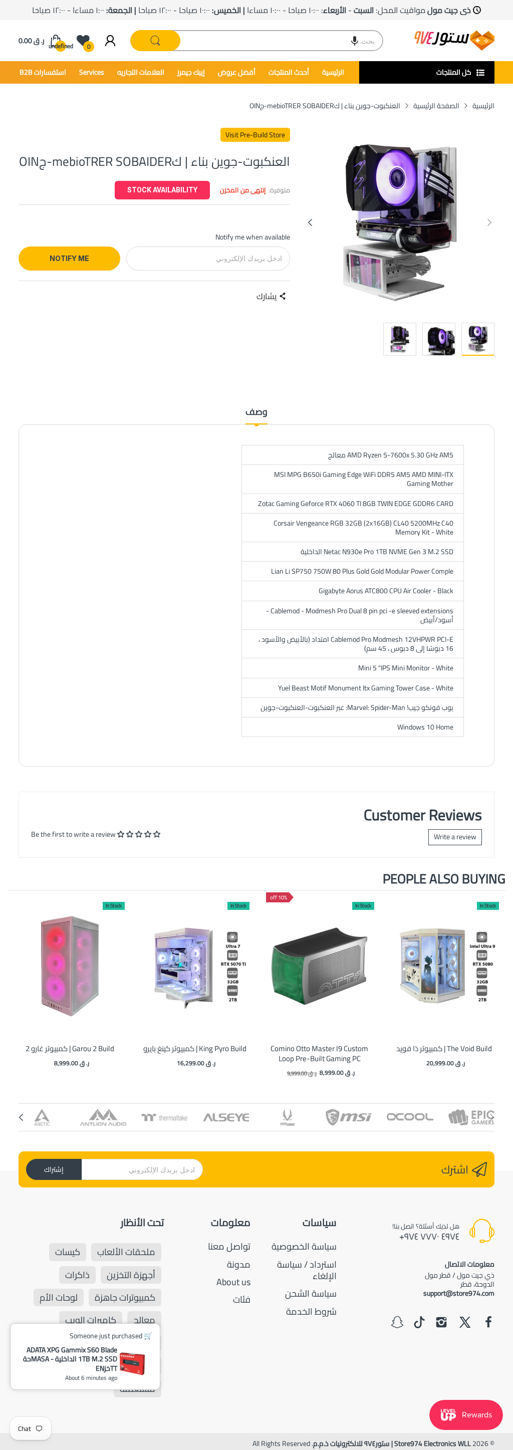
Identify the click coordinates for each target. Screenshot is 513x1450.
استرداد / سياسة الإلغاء (307, 1270)
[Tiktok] (419, 1323)
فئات (241, 1299)
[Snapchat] (397, 1323)
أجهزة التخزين (131, 1275)
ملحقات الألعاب (126, 1252)
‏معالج (144, 1320)
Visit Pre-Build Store (255, 134)
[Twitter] (464, 1323)
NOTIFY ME (69, 258)
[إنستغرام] (441, 1323)
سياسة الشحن (311, 1293)
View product (70, 976)
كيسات (67, 1252)
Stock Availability (162, 190)
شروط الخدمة (311, 1311)
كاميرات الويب (90, 1320)
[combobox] (257, 40)
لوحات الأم (59, 1297)
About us (233, 1282)
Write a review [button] (455, 836)
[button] (354, 40)
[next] (495, 985)
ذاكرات (77, 1275)
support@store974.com (458, 1293)
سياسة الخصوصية (304, 1246)
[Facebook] (488, 1323)
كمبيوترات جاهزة (125, 1297)
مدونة (238, 1264)
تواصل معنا (229, 1246)
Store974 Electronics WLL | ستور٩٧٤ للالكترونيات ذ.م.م (392, 1443)
